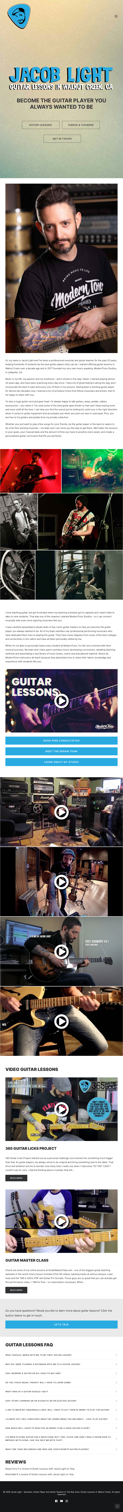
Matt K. (15, 1474)
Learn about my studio (61, 762)
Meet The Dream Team (61, 751)
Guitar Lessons (40, 125)
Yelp (72, 1468)
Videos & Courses (81, 125)
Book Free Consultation (62, 740)
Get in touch (62, 138)
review (25, 1468)
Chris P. (15, 1468)
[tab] (61, 1355)
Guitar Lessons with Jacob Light (49, 1468)
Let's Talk (61, 1324)
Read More (16, 1178)
